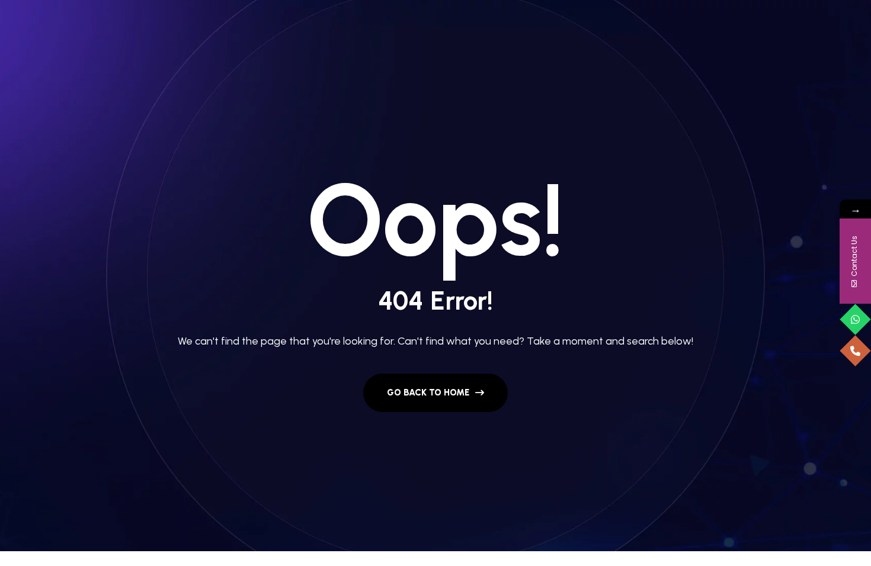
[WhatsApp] (855, 319)
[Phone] (855, 350)
